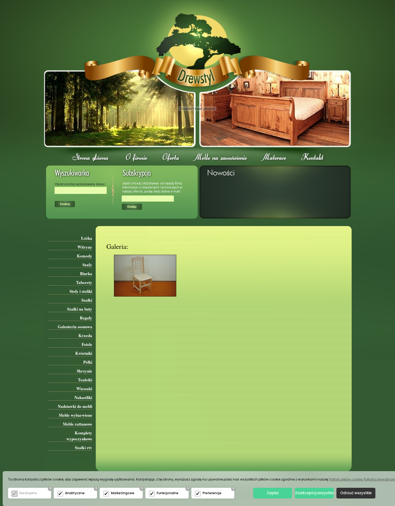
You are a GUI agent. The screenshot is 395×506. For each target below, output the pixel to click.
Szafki (86, 300)
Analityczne (75, 493)
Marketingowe (122, 493)
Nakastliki (83, 397)
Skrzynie (84, 371)
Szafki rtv (83, 447)
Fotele (87, 344)
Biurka (86, 273)
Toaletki (85, 380)
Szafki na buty (79, 309)
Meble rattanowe (77, 424)
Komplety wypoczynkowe (79, 436)
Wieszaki (84, 388)
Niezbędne (28, 493)
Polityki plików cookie (345, 479)
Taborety (84, 282)
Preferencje (212, 493)
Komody (84, 256)
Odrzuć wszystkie (356, 493)
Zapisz (273, 493)
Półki (87, 362)
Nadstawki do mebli (75, 406)
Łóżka (86, 238)
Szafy (87, 265)
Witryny (84, 247)
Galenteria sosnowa (75, 327)
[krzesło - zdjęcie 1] (141, 300)
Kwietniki (83, 353)
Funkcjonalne (167, 493)
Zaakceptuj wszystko (314, 493)
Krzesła (85, 335)
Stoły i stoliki (81, 291)
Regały (86, 318)
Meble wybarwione (75, 415)
